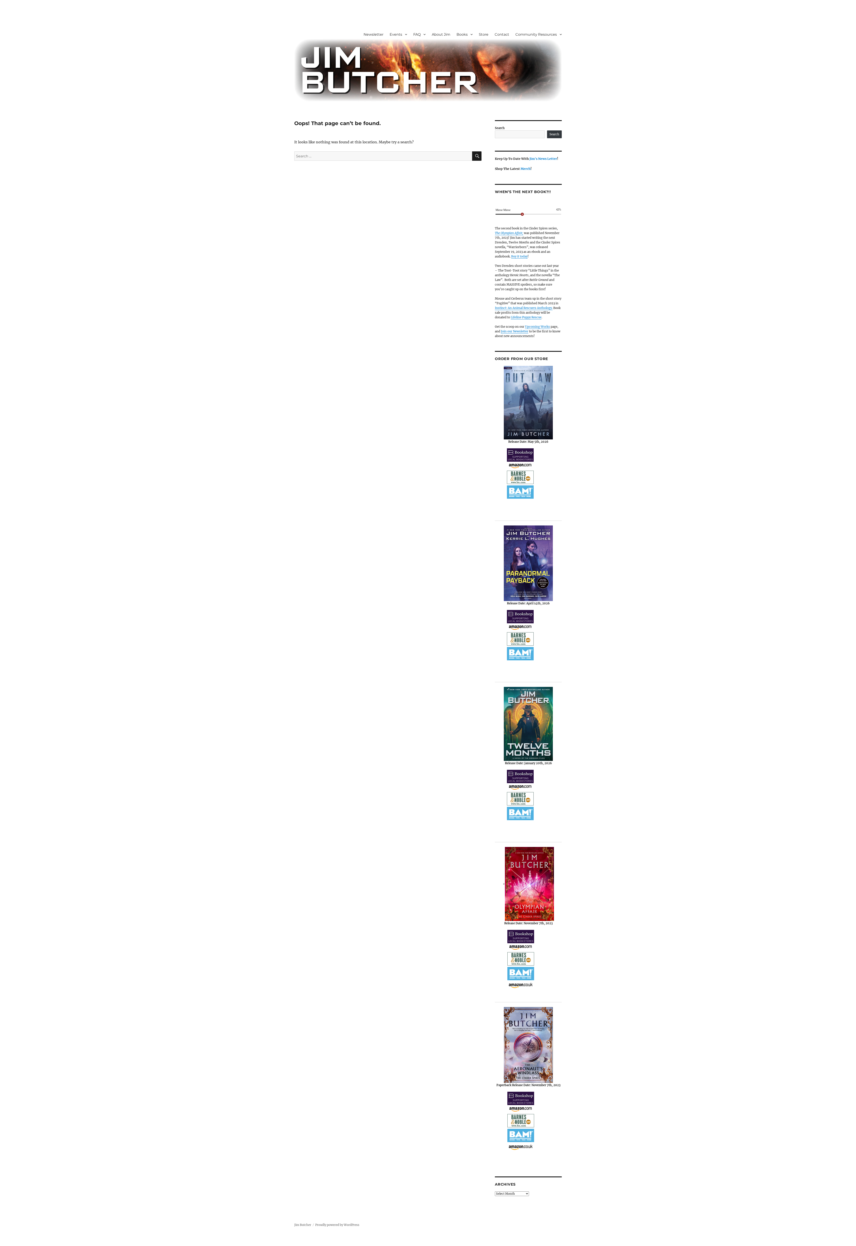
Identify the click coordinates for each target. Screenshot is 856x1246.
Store (483, 34)
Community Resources (536, 34)
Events (396, 34)
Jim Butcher (302, 1225)
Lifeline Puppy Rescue (526, 317)
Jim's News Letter (543, 159)
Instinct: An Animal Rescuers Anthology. (524, 308)
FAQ (417, 34)
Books (462, 34)
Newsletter (373, 34)
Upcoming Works (537, 327)
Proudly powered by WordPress (337, 1225)
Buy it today (519, 256)
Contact (502, 34)
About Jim (441, 34)
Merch (526, 169)
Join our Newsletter (514, 331)
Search (500, 128)
